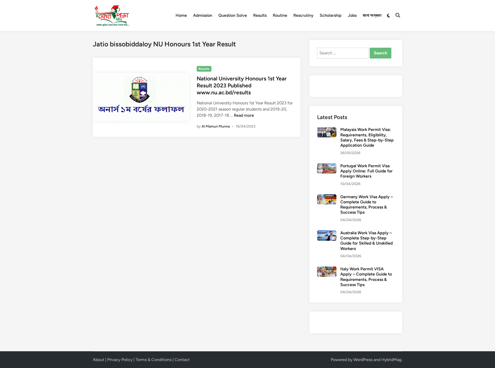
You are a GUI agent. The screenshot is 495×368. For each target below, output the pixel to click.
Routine (280, 15)
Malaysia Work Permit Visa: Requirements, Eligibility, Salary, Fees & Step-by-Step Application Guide (367, 137)
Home (181, 15)
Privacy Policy (120, 359)
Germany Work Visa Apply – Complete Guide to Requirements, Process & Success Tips (366, 204)
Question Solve (232, 15)
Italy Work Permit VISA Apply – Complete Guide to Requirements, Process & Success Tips (366, 276)
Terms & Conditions (153, 359)
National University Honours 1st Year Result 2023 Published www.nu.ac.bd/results (242, 85)
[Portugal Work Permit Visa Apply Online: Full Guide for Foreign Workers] (326, 166)
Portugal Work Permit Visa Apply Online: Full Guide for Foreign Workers (366, 171)
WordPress (363, 359)
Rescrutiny (303, 15)
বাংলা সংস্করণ (372, 15)
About (98, 359)
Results (260, 15)
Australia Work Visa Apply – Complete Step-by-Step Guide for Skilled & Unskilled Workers (366, 240)
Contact (182, 359)
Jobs (352, 15)
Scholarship (331, 15)
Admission (202, 15)
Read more (244, 115)
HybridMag (391, 359)
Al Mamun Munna (216, 126)
